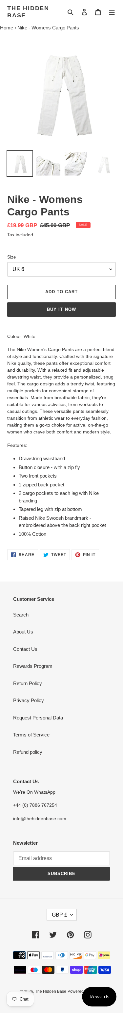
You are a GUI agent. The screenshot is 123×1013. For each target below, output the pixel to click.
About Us (23, 631)
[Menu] (112, 12)
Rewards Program (32, 666)
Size (11, 257)
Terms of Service (31, 734)
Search (21, 614)
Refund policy (27, 752)
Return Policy (27, 683)
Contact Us (25, 649)
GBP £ (59, 915)
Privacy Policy (28, 700)
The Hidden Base (28, 12)
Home (6, 27)
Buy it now (61, 309)
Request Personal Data (38, 717)
